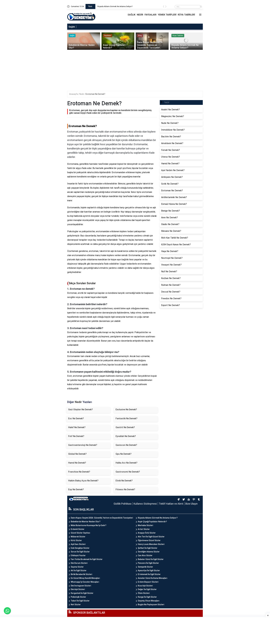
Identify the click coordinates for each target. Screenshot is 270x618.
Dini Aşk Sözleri (78, 589)
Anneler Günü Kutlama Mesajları (152, 578)
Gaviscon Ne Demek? (126, 445)
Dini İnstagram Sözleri (81, 586)
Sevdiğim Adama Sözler (149, 552)
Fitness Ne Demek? (125, 489)
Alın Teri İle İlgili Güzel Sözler (151, 536)
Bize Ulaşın (191, 503)
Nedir (82, 94)
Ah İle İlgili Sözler (78, 570)
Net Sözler (76, 604)
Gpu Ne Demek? (123, 454)
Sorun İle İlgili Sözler (80, 552)
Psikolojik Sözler (78, 597)
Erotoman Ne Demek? (95, 94)
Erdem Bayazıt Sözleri (148, 582)
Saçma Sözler (77, 567)
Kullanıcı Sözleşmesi (145, 503)
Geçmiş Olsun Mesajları (148, 601)
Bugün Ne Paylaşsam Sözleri (151, 604)
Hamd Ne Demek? (77, 462)
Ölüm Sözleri (144, 593)
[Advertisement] (135, 71)
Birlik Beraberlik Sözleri (81, 574)
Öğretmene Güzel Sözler (149, 540)
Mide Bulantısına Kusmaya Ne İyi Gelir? (88, 525)
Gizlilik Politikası (122, 503)
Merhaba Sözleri (145, 525)
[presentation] (163, 7)
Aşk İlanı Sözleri (78, 544)
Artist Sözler (144, 529)
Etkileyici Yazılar (78, 555)
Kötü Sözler (76, 540)
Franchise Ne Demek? (79, 471)
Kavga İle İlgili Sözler (147, 597)
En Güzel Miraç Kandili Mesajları (85, 578)
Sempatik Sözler (145, 567)
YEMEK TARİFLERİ (167, 14)
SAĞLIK (131, 14)
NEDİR (140, 14)
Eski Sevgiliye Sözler (80, 548)
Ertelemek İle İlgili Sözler (149, 574)
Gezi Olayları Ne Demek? (80, 409)
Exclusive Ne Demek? (126, 409)
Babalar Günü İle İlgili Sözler (151, 559)
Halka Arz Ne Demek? (126, 462)
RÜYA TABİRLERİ (186, 14)
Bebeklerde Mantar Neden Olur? (85, 521)
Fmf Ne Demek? (76, 436)
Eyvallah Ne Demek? (126, 436)
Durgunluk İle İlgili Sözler (82, 593)
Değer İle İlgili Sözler (147, 589)
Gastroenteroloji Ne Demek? (82, 445)
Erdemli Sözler (77, 529)
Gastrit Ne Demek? (125, 427)
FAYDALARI (150, 14)
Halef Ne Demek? (77, 427)
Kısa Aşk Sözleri (145, 586)
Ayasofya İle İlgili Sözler (149, 570)
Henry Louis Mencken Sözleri (151, 544)
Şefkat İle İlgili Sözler (147, 548)
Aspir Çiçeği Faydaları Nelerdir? (152, 521)
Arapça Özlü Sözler (147, 533)
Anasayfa (73, 94)
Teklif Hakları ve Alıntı (171, 503)
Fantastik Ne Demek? (126, 418)
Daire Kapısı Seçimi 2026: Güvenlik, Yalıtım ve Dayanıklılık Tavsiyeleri (102, 518)
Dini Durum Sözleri (79, 563)
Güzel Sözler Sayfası (80, 533)
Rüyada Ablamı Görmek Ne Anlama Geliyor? (115, 6)
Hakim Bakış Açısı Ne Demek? (83, 480)
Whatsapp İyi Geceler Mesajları (85, 582)
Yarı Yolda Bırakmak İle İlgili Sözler (87, 559)
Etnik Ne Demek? (124, 480)
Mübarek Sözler (78, 536)
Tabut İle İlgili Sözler (80, 601)
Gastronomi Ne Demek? (128, 471)
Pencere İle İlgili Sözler (148, 563)
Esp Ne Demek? (76, 489)
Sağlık (71, 26)
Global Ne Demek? (77, 454)
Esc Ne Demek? (76, 418)
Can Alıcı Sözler (145, 555)
